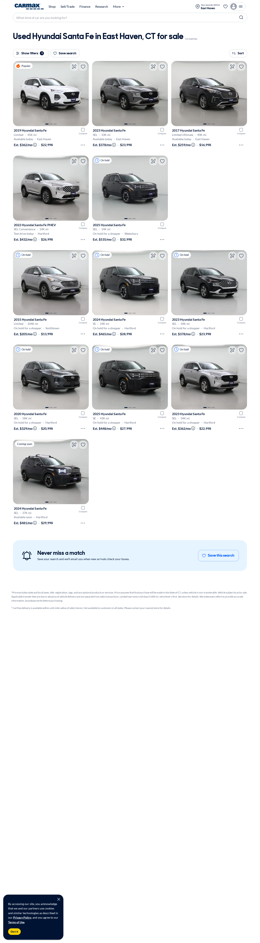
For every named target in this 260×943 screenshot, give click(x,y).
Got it (14, 931)
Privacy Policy (22, 917)
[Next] (83, 93)
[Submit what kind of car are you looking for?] (241, 17)
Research (101, 6)
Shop (52, 6)
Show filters (32, 53)
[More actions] (83, 145)
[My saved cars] (225, 6)
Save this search (221, 555)
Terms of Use (16, 922)
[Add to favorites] (83, 67)
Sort (241, 53)
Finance (84, 6)
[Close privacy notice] (59, 899)
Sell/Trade (68, 6)
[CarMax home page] (29, 6)
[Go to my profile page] (237, 6)
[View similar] (74, 67)
